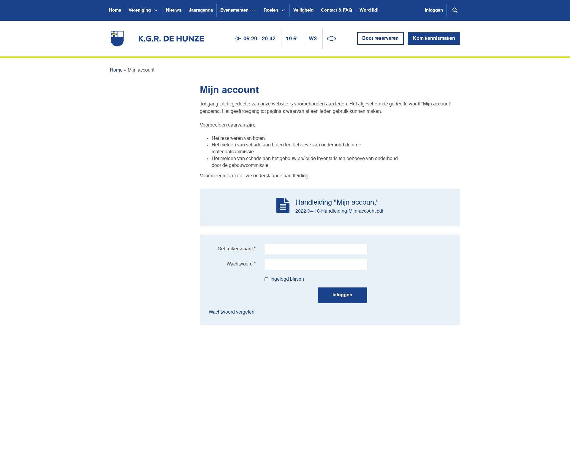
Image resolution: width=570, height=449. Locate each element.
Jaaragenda (201, 10)
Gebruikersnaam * (237, 249)
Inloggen (434, 10)
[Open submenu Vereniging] (156, 10)
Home (115, 10)
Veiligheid (303, 10)
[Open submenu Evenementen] (253, 10)
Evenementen (234, 10)
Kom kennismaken (434, 38)
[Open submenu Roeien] (283, 10)
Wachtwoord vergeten (231, 312)
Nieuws (173, 10)
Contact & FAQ (336, 10)
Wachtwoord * (241, 264)
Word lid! (369, 10)
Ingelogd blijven (287, 279)
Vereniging (140, 10)
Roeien (271, 10)
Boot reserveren (380, 38)
